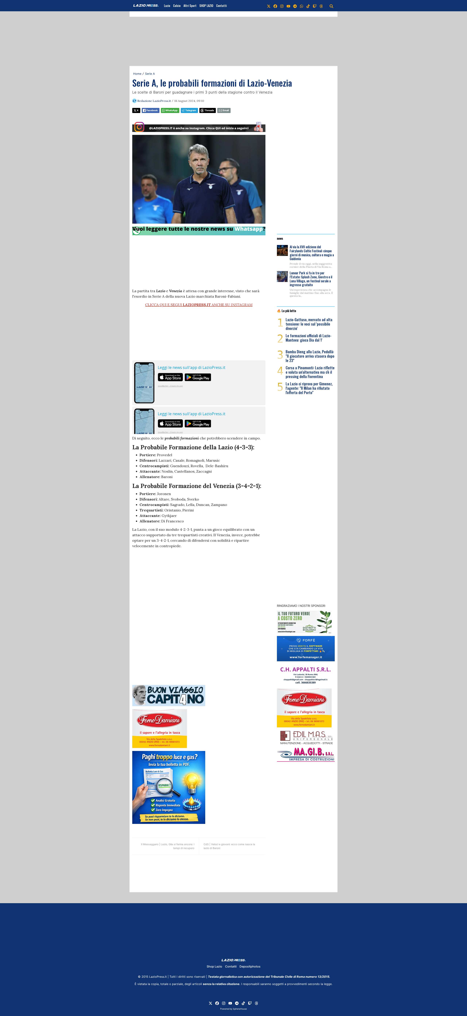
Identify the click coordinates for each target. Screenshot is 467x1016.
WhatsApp (171, 110)
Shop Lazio (214, 966)
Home (137, 73)
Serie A (150, 73)
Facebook (152, 110)
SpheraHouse (240, 1008)
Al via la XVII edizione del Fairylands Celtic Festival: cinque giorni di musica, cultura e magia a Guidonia (312, 252)
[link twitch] (314, 5)
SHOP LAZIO (206, 5)
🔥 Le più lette (286, 310)
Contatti (221, 5)
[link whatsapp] (301, 5)
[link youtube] (288, 5)
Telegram (190, 110)
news (280, 238)
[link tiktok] (308, 5)
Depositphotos (250, 966)
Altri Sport (190, 5)
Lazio (167, 5)
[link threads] (321, 5)
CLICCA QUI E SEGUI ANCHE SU (198, 304)
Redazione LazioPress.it (154, 101)
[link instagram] (282, 5)
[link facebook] (275, 5)
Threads (209, 110)
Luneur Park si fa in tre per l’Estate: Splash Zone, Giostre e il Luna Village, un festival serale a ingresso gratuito (311, 278)
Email (226, 110)
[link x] (268, 5)
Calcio (177, 5)
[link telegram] (295, 5)
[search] (331, 5)
